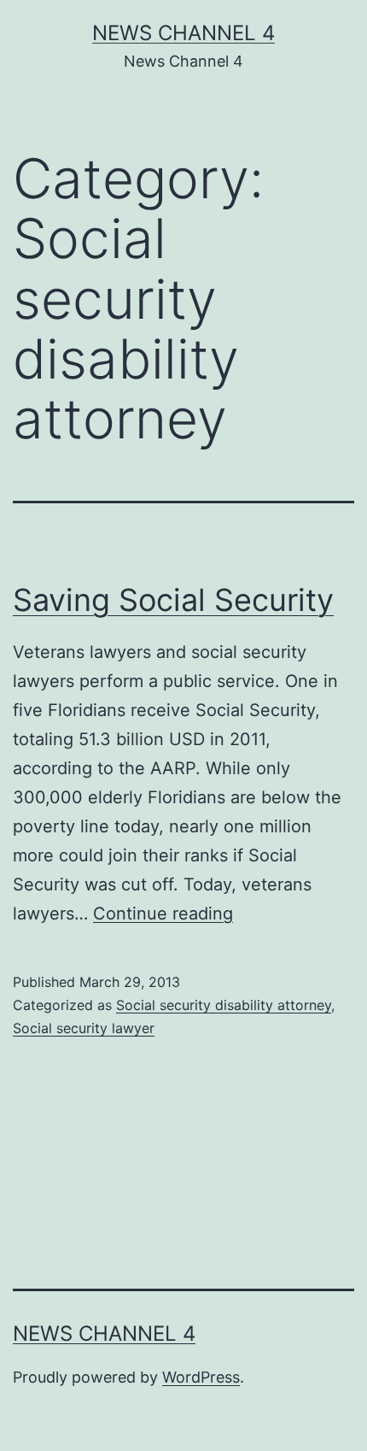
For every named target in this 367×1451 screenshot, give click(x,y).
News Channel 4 (183, 33)
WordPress (201, 1377)
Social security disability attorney (223, 1004)
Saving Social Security (173, 600)
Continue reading (163, 913)
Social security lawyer (83, 1028)
